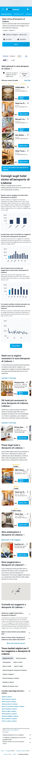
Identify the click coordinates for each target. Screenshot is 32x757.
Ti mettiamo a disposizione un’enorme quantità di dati (14, 739)
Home (2, 750)
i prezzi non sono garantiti (12, 730)
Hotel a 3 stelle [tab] (17, 662)
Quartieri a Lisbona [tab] (8, 682)
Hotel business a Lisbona (9, 714)
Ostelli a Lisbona (7, 697)
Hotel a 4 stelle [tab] (7, 666)
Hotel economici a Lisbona (9, 704)
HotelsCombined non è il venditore (13, 735)
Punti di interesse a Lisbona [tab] (11, 678)
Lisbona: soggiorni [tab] (8, 674)
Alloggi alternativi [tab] (8, 658)
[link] (16, 168)
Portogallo (8, 750)
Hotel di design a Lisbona (9, 709)
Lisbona (5, 754)
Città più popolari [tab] (21, 658)
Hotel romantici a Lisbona (9, 718)
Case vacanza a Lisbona (9, 699)
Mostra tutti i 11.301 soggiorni (11, 540)
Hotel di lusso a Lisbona (9, 701)
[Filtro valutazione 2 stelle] (4, 84)
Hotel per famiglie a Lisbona (10, 716)
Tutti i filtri (27, 80)
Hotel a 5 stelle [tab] (18, 666)
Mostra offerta (22, 98)
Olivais (14, 754)
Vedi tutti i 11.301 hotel (9, 378)
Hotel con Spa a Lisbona (9, 711)
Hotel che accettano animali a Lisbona (13, 706)
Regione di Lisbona (20, 750)
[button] (3, 9)
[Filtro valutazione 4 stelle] (16, 84)
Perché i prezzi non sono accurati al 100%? (13, 742)
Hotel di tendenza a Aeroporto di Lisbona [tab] (15, 670)
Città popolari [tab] (7, 662)
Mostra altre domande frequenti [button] (16, 643)
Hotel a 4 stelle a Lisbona (9, 721)
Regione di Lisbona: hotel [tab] (10, 686)
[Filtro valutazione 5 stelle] (23, 84)
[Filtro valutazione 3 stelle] (9, 84)
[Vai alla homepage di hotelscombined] (12, 9)
